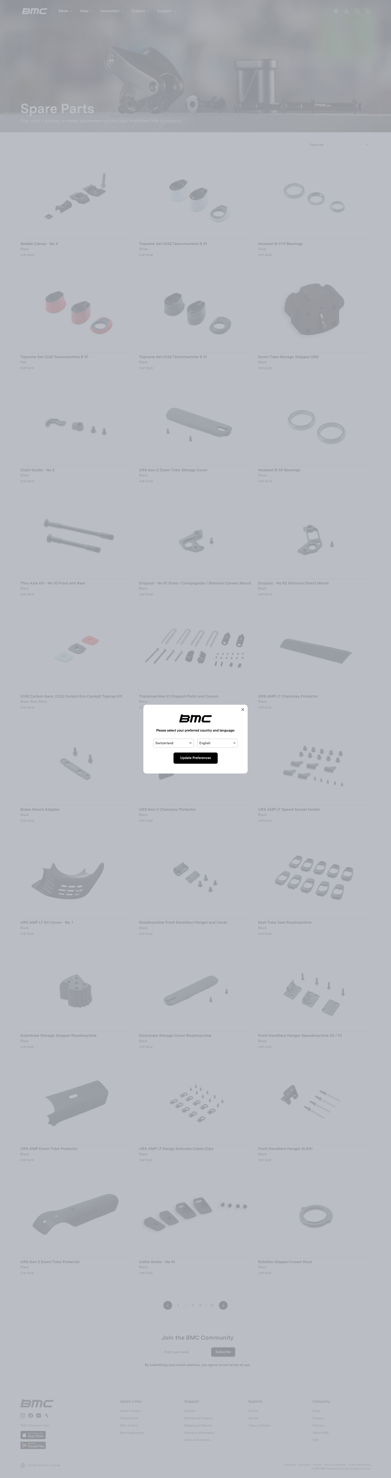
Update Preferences (195, 758)
